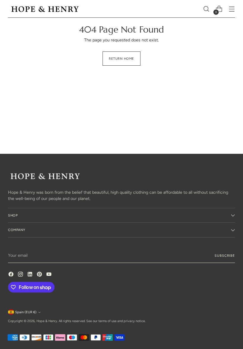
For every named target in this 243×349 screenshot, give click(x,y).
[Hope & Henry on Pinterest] (40, 275)
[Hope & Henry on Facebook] (11, 275)
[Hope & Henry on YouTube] (49, 275)
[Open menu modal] (232, 9)
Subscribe (225, 255)
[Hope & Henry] (45, 9)
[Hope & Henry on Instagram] (21, 275)
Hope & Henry (46, 321)
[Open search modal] (206, 9)
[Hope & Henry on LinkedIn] (30, 275)
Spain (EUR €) (25, 312)
